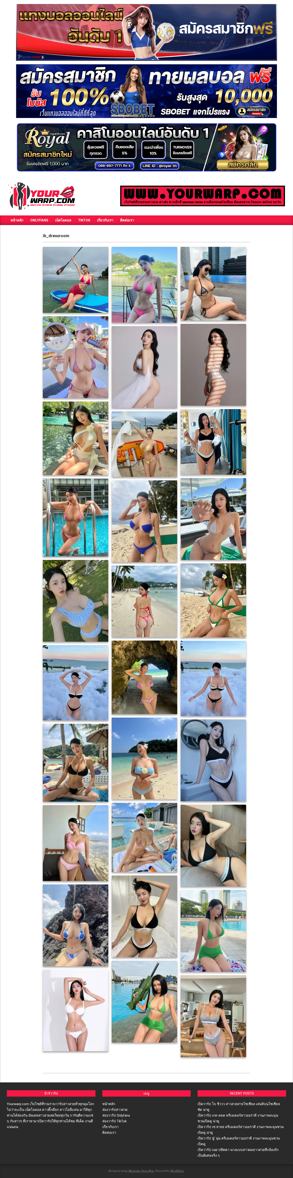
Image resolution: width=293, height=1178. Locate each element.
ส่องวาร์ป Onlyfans (116, 1115)
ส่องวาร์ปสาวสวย (115, 1110)
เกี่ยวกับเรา (110, 1127)
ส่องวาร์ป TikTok (114, 1121)
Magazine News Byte (141, 1171)
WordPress (177, 1171)
